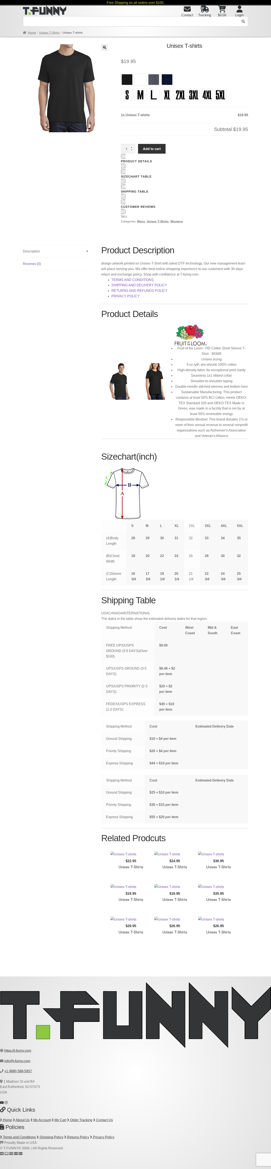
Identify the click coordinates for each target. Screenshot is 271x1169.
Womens (176, 221)
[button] (104, 47)
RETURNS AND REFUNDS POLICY (139, 290)
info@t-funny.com (17, 1061)
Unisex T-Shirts (49, 32)
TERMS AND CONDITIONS (132, 280)
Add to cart (152, 148)
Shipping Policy (51, 1137)
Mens (141, 221)
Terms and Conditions (19, 1137)
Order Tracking (80, 1120)
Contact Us (104, 1120)
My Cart (60, 1120)
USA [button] (104, 613)
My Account (42, 1120)
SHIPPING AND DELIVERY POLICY (139, 285)
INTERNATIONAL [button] (136, 613)
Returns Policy (77, 1137)
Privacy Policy (103, 1137)
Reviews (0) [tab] (32, 264)
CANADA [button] (115, 613)
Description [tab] (31, 251)
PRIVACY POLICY (125, 296)
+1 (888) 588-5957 (18, 1071)
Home (32, 32)
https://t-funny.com (17, 1050)
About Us (22, 1120)
